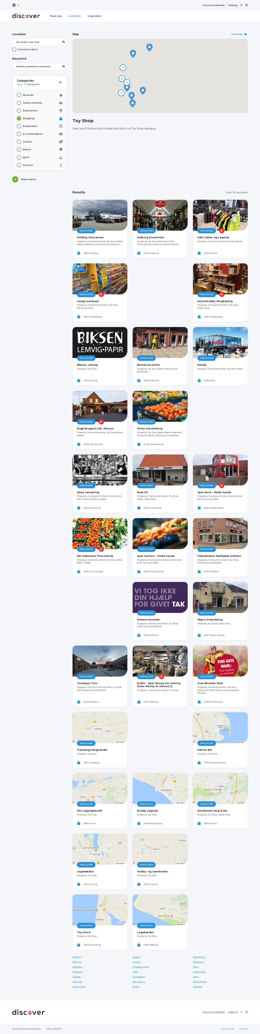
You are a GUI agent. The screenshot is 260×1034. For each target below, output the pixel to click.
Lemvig (137, 961)
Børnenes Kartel (148, 364)
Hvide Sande (79, 986)
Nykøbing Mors (141, 966)
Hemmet (77, 981)
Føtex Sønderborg (150, 428)
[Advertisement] (39, 210)
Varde (196, 976)
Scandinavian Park (210, 683)
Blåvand (77, 961)
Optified (243, 1028)
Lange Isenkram (88, 301)
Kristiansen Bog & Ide (212, 810)
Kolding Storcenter (90, 237)
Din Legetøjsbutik (89, 810)
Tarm (196, 966)
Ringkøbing (139, 976)
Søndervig (198, 961)
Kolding (137, 957)
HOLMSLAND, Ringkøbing (215, 301)
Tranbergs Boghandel (92, 750)
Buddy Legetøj (147, 810)
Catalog (232, 5)
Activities (75, 15)
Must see (56, 15)
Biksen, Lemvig (87, 364)
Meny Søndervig (88, 492)
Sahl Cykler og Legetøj (213, 237)
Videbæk (197, 986)
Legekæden (85, 871)
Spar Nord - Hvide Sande (214, 492)
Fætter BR (204, 750)
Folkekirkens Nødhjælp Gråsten (219, 556)
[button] (122, 67)
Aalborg (77, 957)
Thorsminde (199, 971)
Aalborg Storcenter (150, 237)
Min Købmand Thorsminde (95, 556)
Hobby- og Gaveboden (152, 871)
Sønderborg (199, 957)
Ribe (135, 971)
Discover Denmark (214, 5)
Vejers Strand (200, 981)
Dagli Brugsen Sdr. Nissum (95, 428)
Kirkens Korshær (148, 619)
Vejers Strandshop (210, 619)
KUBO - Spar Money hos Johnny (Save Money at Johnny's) (159, 685)
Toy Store (84, 932)
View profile (86, 230)
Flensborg (78, 971)
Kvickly (202, 364)
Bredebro (77, 966)
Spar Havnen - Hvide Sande (156, 556)
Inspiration (95, 15)
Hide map (237, 34)
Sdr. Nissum (139, 981)
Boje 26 (142, 492)
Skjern (136, 986)
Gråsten (77, 976)
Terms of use (227, 1028)
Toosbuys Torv (87, 683)
